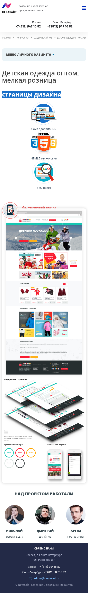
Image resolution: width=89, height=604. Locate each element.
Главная (6, 38)
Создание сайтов (43, 38)
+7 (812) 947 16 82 (28, 26)
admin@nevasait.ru (46, 578)
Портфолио (22, 38)
